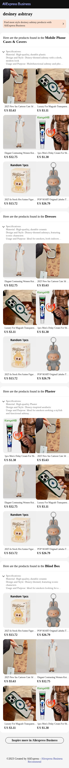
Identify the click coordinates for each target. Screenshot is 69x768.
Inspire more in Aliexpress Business (35, 740)
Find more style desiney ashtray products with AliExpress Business (28, 24)
